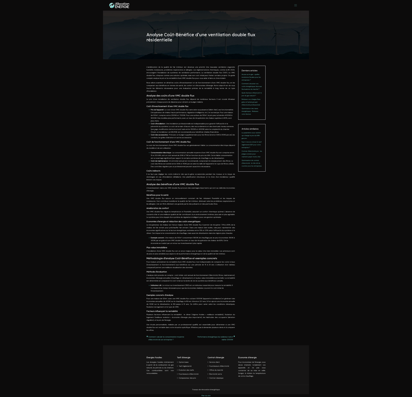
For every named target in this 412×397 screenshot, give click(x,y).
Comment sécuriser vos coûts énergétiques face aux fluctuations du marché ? (252, 86)
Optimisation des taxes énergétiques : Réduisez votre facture (250, 111)
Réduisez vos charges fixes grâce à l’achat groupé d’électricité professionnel (251, 102)
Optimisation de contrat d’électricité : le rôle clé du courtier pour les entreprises (252, 163)
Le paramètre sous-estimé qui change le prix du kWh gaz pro (251, 135)
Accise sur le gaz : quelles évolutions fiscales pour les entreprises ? (251, 77)
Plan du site (206, 395)
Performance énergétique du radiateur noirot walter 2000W (215, 338)
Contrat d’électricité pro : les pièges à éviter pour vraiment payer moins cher (252, 154)
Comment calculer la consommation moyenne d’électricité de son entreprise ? (166, 338)
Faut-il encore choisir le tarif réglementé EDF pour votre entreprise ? (252, 144)
